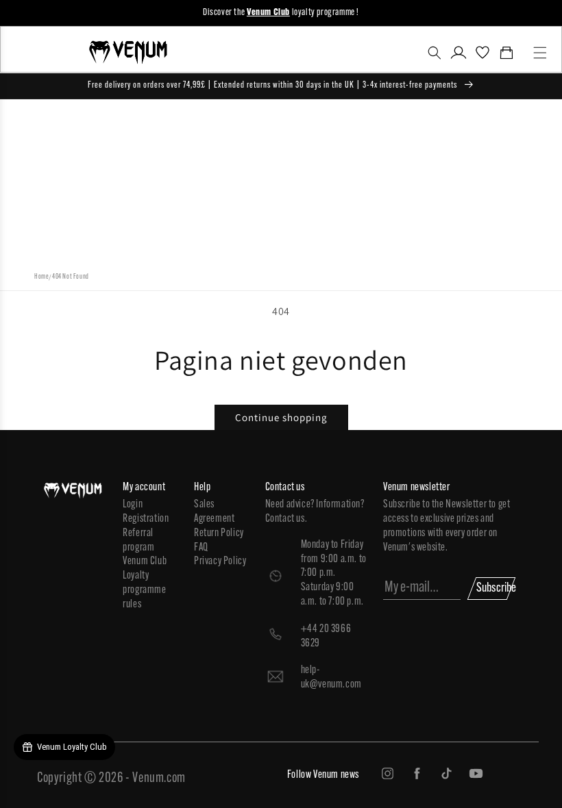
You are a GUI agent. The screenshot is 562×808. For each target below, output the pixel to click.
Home (41, 277)
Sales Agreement (214, 512)
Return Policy (219, 533)
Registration (146, 519)
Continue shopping (281, 417)
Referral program (138, 540)
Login (133, 504)
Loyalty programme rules (144, 590)
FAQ (201, 547)
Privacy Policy (220, 561)
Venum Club (145, 561)
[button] (434, 53)
